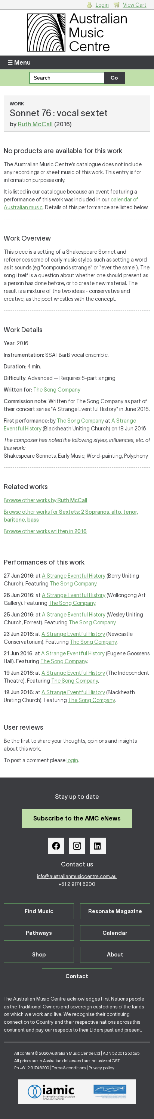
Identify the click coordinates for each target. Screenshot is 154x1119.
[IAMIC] (51, 1091)
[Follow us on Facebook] (56, 846)
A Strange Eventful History (73, 576)
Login (102, 5)
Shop (39, 955)
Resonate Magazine (115, 911)
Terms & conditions (69, 1068)
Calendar (114, 933)
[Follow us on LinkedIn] (98, 846)
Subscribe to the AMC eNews (77, 818)
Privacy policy (101, 1068)
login (72, 760)
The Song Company (56, 390)
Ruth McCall (35, 124)
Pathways (39, 933)
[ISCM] (110, 1091)
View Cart (135, 5)
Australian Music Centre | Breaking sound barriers (77, 32)
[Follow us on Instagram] (77, 846)
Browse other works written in (45, 531)
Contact (76, 976)
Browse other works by (45, 500)
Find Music (39, 911)
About (115, 955)
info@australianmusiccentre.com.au (77, 876)
